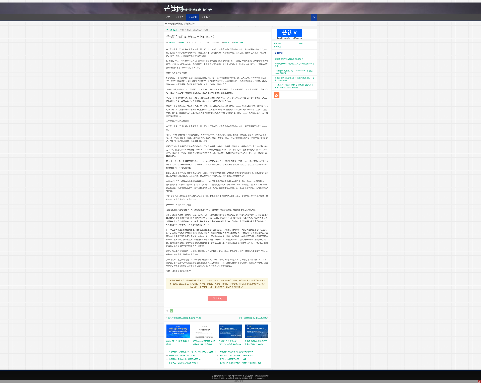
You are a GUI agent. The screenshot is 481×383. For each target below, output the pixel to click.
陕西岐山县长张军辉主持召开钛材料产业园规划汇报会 (241, 363)
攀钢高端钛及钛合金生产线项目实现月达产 (185, 359)
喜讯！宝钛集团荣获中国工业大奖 (253, 317)
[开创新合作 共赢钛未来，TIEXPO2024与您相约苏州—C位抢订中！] (230, 331)
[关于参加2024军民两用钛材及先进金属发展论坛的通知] (204, 331)
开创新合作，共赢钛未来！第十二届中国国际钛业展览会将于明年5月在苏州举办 (294, 86)
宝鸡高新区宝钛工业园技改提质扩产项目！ (186, 317)
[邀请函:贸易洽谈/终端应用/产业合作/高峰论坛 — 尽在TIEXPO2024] (256, 331)
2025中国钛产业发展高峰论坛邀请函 (289, 59)
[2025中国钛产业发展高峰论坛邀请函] (178, 331)
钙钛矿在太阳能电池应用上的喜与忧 (190, 36)
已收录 (226, 42)
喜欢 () (218, 298)
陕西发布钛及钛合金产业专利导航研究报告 (236, 355)
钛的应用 (193, 17)
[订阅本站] (276, 95)
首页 (168, 17)
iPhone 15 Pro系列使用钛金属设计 (182, 355)
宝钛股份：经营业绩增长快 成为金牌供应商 (236, 351)
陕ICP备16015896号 (236, 375)
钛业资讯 (180, 17)
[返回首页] (167, 29)
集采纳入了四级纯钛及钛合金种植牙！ (184, 363)
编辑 (182, 42)
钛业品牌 (206, 17)
